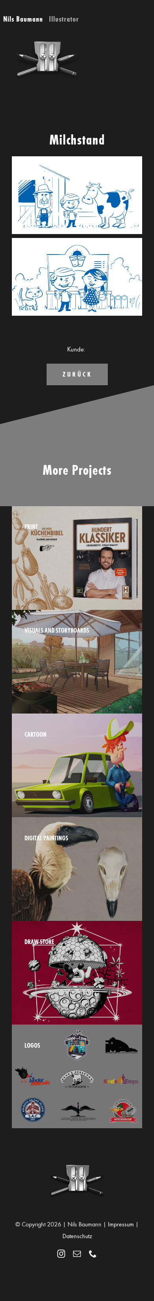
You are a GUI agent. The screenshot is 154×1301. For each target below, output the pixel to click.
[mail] (77, 1254)
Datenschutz (77, 1236)
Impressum (121, 1224)
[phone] (93, 1254)
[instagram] (61, 1254)
